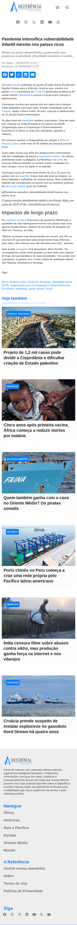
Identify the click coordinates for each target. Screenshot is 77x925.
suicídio (24, 176)
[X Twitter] (34, 22)
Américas (12, 820)
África (63, 140)
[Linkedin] (42, 22)
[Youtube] (34, 914)
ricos (12, 91)
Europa (10, 835)
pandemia (21, 288)
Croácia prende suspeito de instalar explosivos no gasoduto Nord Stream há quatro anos (35, 726)
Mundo (9, 850)
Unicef (48, 288)
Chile (60, 159)
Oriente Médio (16, 843)
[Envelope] (50, 22)
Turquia (6, 111)
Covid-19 (40, 91)
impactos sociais (15, 220)
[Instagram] (26, 22)
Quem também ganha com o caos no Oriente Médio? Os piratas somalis (36, 503)
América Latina (10, 143)
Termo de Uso (15, 883)
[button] (57, 7)
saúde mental (36, 288)
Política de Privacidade (23, 891)
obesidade (24, 95)
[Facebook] (17, 22)
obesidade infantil (62, 281)
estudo (16, 84)
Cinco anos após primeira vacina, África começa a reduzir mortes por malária (36, 430)
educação (45, 281)
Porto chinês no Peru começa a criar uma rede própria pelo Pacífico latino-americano (34, 575)
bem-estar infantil (15, 186)
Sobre (9, 876)
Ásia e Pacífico (16, 828)
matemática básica (49, 156)
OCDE (5, 285)
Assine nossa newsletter (24, 868)
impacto (23, 249)
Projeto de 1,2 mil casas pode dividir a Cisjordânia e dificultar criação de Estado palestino (34, 357)
